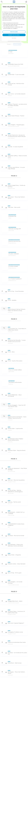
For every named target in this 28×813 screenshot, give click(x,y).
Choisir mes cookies (14, 31)
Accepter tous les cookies (14, 34)
